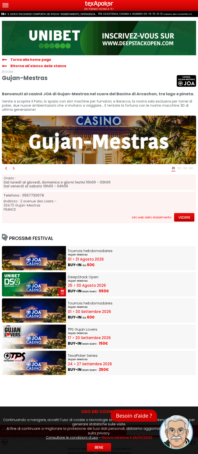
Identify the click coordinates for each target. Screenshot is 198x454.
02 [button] (179, 168)
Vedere (184, 217)
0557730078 (33, 195)
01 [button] (173, 168)
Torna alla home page (30, 59)
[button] (6, 168)
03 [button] (185, 168)
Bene (99, 447)
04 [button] (191, 168)
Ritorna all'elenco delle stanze (38, 66)
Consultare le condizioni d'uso (72, 437)
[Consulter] (99, 38)
